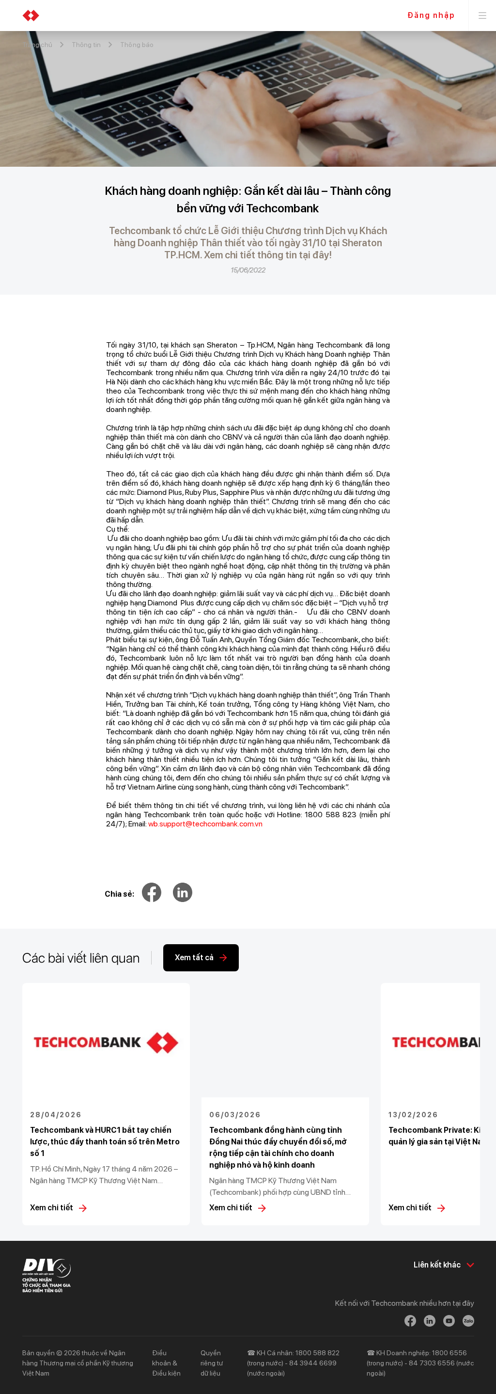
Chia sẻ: (119, 894)
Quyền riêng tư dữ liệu (212, 1363)
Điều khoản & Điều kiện (166, 1363)
